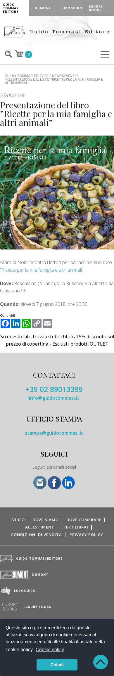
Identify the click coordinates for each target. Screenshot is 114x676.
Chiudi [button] (57, 664)
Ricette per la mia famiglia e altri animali (41, 270)
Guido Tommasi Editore (27, 75)
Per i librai (75, 527)
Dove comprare (83, 519)
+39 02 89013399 (54, 389)
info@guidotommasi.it (54, 398)
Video (18, 519)
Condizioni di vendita (36, 534)
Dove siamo (45, 519)
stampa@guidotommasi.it (54, 433)
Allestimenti (40, 527)
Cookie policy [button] (50, 649)
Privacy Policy (86, 534)
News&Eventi (64, 75)
